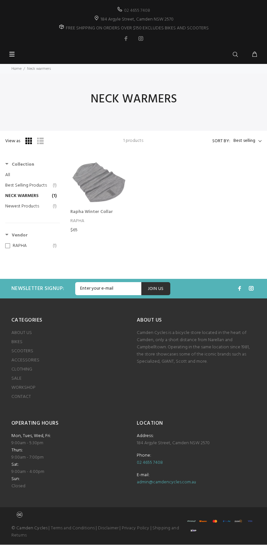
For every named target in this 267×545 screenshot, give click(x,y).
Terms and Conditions (73, 528)
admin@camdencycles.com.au (166, 482)
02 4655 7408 (137, 10)
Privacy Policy (135, 528)
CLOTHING (21, 369)
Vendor (20, 235)
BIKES (16, 342)
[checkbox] (31, 246)
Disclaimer (108, 528)
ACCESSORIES (25, 360)
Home (16, 69)
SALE (16, 378)
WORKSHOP (23, 387)
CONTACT (21, 397)
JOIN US (156, 289)
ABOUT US (21, 333)
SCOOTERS (22, 351)
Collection (23, 164)
